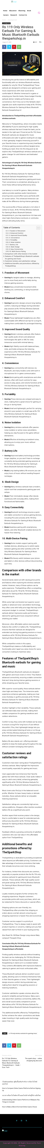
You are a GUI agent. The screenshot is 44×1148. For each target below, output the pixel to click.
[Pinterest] (14, 47)
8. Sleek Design (14, 247)
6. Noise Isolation (15, 242)
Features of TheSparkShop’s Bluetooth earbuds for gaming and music (22, 257)
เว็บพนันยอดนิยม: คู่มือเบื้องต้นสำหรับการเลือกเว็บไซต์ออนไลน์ (19, 1083)
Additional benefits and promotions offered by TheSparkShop (22, 265)
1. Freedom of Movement (16, 231)
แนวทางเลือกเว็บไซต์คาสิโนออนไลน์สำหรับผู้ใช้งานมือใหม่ (21, 1095)
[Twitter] (9, 47)
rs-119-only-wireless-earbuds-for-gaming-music (23, 1033)
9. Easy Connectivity (16, 249)
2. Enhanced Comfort (16, 233)
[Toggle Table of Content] (37, 228)
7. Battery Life (13, 244)
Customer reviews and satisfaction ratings (20, 261)
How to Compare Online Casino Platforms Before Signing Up (21, 1089)
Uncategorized (12, 20)
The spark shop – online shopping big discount (33, 1059)
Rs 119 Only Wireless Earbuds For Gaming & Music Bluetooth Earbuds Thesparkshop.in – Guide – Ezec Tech (11, 1062)
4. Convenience (14, 238)
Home (4, 20)
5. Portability (13, 240)
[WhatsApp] (19, 47)
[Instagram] (21, 1121)
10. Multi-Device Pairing (17, 251)
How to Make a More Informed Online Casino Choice (19, 1107)
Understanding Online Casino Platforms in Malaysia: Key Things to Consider (21, 1101)
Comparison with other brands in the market (21, 254)
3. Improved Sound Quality (18, 235)
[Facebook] (4, 47)
